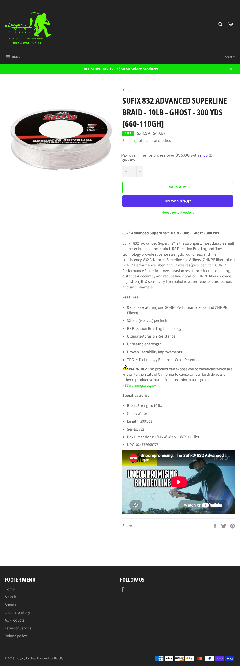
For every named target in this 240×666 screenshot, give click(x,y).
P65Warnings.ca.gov (139, 385)
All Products (14, 620)
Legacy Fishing (25, 658)
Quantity (128, 160)
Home (10, 589)
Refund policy (16, 636)
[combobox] (220, 24)
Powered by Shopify (50, 658)
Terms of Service (18, 628)
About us (12, 605)
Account (230, 57)
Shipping (129, 140)
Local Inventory (17, 612)
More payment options (177, 212)
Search (10, 597)
